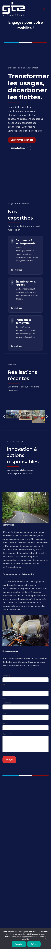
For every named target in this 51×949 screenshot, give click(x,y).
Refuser (34, 944)
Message (6, 734)
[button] (4, 416)
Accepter (19, 944)
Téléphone (6, 703)
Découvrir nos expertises (22, 139)
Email (5, 713)
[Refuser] (45, 940)
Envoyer (9, 759)
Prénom (6, 675)
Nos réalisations (18, 148)
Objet (5, 723)
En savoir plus (16, 270)
